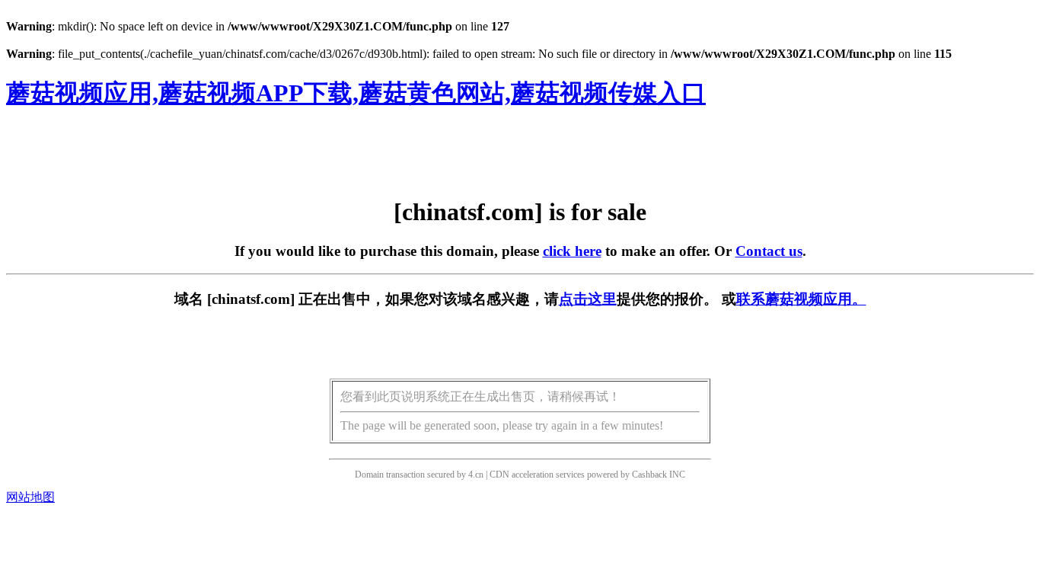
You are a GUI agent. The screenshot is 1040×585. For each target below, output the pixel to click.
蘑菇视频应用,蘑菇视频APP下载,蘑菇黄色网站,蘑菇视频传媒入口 (356, 93)
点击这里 (588, 299)
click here (572, 251)
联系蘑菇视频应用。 (801, 299)
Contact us (768, 251)
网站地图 (30, 497)
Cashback (649, 474)
